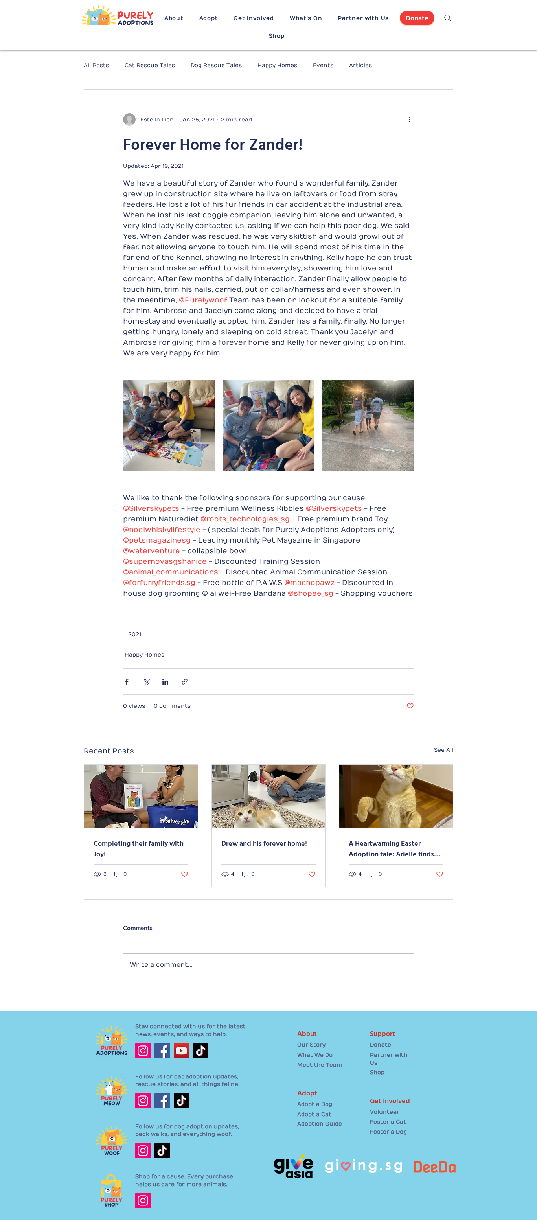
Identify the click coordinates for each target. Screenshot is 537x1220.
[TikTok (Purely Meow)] (181, 1100)
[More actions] (409, 119)
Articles (360, 65)
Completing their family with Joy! (139, 848)
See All (443, 750)
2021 (134, 634)
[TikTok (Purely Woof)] (162, 1150)
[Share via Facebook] (127, 681)
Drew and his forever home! (264, 843)
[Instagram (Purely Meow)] (143, 1100)
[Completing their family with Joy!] (141, 796)
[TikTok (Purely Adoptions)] (200, 1050)
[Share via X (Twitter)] (146, 681)
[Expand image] (169, 425)
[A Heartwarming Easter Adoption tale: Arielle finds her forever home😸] (396, 796)
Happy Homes (277, 65)
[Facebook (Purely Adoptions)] (162, 1050)
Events (323, 65)
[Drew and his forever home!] (269, 796)
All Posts (96, 65)
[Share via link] (184, 681)
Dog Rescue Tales (216, 65)
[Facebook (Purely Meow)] (162, 1100)
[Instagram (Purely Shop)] (143, 1200)
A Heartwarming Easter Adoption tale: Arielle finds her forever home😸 (391, 848)
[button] (174, 18)
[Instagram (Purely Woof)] (143, 1150)
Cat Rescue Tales (150, 65)
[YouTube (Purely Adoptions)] (181, 1050)
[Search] (448, 18)
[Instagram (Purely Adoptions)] (143, 1050)
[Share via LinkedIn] (165, 681)
